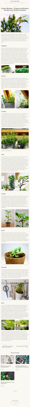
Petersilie (3, 267)
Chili (2, 154)
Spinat (3, 230)
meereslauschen (15, 1)
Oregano (3, 76)
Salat (2, 303)
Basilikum (4, 46)
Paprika (3, 193)
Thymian (3, 111)
